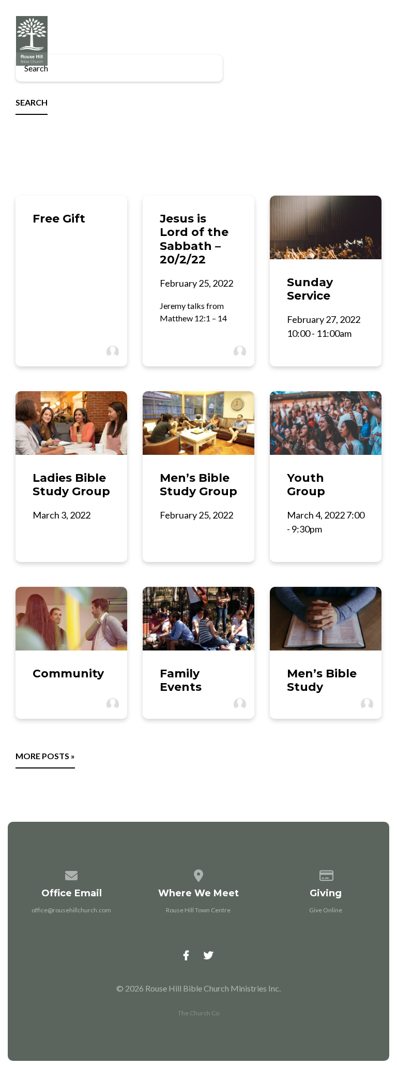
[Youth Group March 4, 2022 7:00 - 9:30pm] (325, 423)
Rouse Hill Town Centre (198, 910)
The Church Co (198, 1013)
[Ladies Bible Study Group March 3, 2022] (71, 423)
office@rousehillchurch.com (71, 910)
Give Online (325, 910)
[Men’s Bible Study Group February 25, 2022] (198, 423)
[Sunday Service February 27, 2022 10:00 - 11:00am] (325, 227)
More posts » (45, 756)
